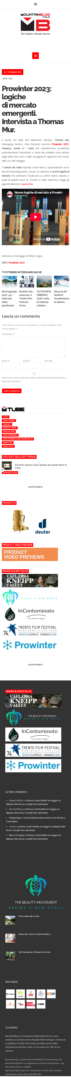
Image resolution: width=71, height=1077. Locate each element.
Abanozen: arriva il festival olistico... (35, 934)
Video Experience (10, 435)
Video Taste (8, 446)
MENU (35, 4)
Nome (5, 361)
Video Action (9, 431)
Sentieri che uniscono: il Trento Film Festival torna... (26, 298)
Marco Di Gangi (16, 835)
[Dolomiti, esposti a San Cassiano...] (17, 462)
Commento (8, 334)
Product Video (9, 428)
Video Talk (7, 78)
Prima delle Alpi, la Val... (29, 916)
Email (26, 361)
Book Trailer (9, 420)
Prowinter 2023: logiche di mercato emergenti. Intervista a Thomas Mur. (33, 109)
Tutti (5, 417)
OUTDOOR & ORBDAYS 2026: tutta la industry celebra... (44, 298)
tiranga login (15, 818)
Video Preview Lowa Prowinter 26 (18, 439)
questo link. (28, 184)
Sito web (48, 361)
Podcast (7, 424)
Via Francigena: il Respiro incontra (34, 952)
